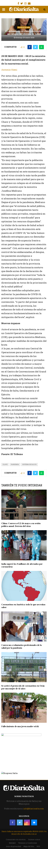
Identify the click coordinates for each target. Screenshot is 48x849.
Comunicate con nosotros (16, 839)
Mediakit (12, 843)
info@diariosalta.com (33, 808)
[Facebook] (12, 822)
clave (5, 464)
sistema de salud (29, 464)
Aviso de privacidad (13, 846)
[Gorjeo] (20, 822)
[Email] (34, 822)
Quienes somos (34, 839)
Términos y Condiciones (27, 843)
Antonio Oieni (9, 69)
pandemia (15, 464)
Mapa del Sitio (28, 846)
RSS (38, 846)
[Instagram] (27, 822)
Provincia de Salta (24, 27)
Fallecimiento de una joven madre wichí (20, 726)
